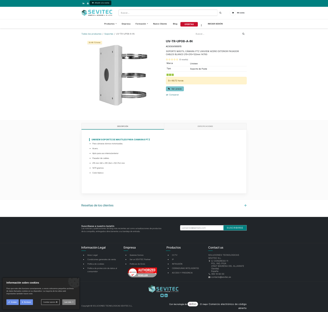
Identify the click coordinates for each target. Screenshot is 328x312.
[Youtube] (162, 295)
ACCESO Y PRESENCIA (182, 273)
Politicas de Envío (137, 264)
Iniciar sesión (215, 24)
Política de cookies (95, 264)
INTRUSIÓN (177, 264)
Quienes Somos (137, 255)
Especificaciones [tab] (205, 126)
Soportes (108, 34)
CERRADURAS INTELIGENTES (185, 268)
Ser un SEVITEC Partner (140, 259)
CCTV (174, 255)
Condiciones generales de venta (101, 259)
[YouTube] (88, 3)
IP (173, 259)
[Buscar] (220, 13)
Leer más (67, 302)
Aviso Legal (92, 255)
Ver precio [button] (176, 89)
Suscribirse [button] (235, 227)
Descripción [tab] (122, 126)
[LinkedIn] (83, 3)
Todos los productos (91, 34)
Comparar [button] (174, 94)
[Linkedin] (166, 295)
